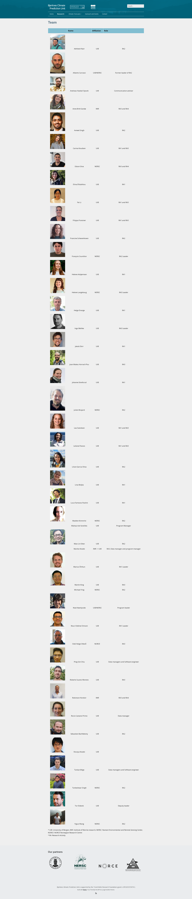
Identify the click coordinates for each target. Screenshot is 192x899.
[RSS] (96, 893)
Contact (104, 14)
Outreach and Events (91, 14)
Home (52, 14)
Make (85, 890)
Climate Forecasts (74, 14)
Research (60, 14)
